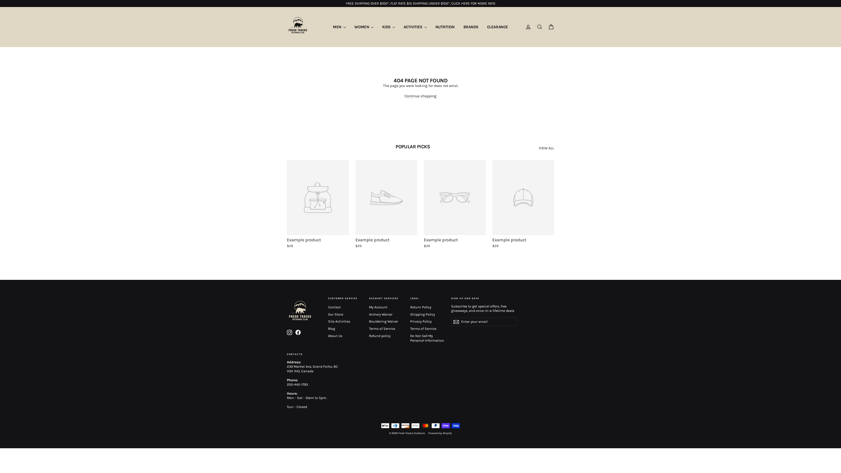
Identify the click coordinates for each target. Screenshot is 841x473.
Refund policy (379, 336)
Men (337, 27)
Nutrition (445, 27)
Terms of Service (382, 329)
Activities (413, 27)
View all (546, 148)
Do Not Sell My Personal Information (427, 338)
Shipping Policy (422, 314)
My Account (378, 307)
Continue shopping (420, 96)
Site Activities (339, 321)
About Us (335, 336)
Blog (331, 329)
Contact (334, 307)
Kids (387, 27)
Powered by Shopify (440, 433)
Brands (470, 27)
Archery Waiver (380, 314)
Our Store (335, 314)
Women (362, 27)
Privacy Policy (421, 321)
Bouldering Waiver (383, 321)
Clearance (497, 27)
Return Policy (420, 307)
